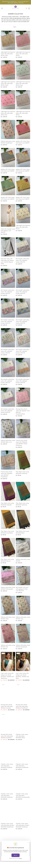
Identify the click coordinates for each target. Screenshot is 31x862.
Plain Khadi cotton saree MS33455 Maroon (7, 560)
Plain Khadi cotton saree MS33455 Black (22, 532)
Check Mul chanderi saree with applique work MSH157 (8, 230)
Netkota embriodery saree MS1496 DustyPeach (23, 646)
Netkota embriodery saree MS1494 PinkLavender (8, 588)
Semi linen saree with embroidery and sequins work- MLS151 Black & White (7, 261)
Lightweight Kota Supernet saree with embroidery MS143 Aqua (23, 83)
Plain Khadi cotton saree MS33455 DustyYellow (7, 532)
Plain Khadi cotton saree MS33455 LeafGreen (22, 472)
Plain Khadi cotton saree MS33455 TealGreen (22, 504)
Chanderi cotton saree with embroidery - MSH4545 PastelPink (7, 765)
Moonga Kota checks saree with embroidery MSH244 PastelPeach (22, 706)
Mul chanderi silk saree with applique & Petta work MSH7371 (22, 589)
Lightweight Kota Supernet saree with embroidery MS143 (23, 53)
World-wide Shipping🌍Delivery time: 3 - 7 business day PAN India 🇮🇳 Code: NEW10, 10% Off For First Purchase (15, 2)
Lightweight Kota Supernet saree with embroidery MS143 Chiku (8, 53)
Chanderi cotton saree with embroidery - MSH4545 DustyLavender (23, 795)
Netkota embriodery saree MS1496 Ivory (23, 618)
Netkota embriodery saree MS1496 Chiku (8, 618)
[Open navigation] (2, 8)
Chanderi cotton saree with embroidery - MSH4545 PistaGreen (7, 795)
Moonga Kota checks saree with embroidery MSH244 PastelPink (7, 736)
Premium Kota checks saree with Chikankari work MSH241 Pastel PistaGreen (21, 443)
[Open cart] (29, 8)
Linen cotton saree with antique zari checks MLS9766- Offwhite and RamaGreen (7, 675)
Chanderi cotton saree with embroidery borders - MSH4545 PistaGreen (23, 825)
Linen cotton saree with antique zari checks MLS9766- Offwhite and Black (22, 675)
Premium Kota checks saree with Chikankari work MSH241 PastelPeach (6, 474)
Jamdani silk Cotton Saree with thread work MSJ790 (23, 142)
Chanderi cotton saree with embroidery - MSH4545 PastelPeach (22, 765)
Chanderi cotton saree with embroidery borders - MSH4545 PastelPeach (8, 825)
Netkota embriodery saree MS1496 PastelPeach (8, 142)
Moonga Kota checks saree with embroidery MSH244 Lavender (7, 706)
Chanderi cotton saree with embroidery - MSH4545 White (22, 736)
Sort (14, 27)
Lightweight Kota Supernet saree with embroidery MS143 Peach (8, 83)
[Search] (26, 8)
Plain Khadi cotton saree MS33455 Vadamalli (7, 504)
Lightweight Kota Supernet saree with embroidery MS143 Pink (8, 113)
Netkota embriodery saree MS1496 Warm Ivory (8, 441)
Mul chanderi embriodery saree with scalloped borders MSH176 (22, 260)
